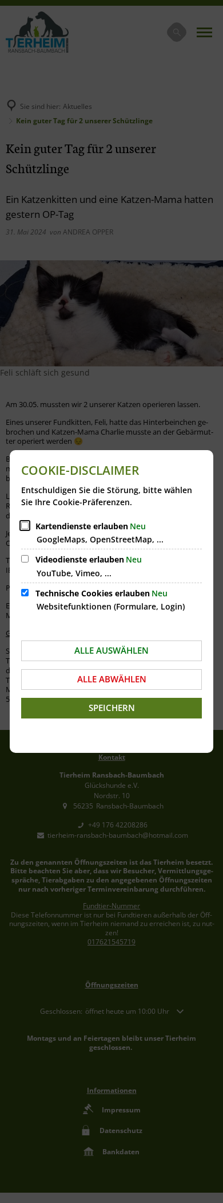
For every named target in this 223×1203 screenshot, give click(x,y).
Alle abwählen (111, 679)
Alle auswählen (111, 650)
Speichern (112, 707)
